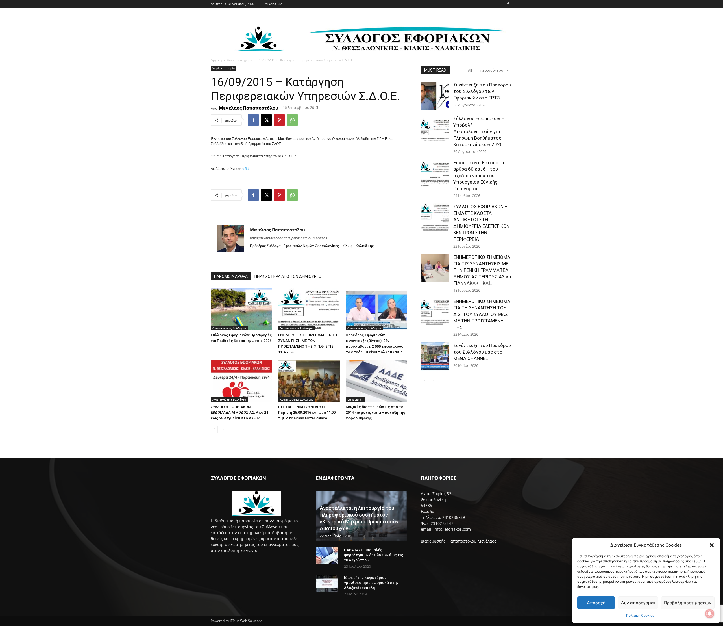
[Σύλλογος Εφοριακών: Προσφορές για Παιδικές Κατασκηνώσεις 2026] (241, 309)
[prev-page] (214, 429)
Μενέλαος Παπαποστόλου (248, 108)
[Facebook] (508, 4)
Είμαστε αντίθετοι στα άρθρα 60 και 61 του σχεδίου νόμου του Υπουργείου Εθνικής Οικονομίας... (478, 175)
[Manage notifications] (709, 613)
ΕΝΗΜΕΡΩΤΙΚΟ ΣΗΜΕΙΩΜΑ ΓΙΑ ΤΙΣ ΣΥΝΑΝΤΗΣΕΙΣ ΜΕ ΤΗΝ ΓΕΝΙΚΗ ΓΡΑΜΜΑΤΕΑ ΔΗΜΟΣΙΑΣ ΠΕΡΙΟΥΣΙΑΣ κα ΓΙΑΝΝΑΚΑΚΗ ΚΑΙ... (482, 270)
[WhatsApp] (292, 120)
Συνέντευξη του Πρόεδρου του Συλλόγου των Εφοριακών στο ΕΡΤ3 (482, 91)
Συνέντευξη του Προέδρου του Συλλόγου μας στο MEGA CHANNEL (482, 352)
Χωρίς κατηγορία (240, 60)
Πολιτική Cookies (640, 615)
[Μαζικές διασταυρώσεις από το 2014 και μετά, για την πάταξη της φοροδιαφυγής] (376, 381)
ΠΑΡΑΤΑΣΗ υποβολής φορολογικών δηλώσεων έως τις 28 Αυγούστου (373, 555)
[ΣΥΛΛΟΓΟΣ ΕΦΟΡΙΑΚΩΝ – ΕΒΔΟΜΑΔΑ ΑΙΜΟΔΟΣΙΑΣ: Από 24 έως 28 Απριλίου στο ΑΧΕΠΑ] (241, 381)
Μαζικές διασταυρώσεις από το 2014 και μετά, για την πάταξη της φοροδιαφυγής (375, 412)
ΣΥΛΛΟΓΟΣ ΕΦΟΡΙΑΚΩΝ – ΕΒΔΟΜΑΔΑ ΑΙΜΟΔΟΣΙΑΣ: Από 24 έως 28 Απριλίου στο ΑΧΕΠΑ (239, 412)
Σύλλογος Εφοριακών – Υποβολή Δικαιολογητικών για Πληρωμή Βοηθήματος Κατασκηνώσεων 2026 (478, 131)
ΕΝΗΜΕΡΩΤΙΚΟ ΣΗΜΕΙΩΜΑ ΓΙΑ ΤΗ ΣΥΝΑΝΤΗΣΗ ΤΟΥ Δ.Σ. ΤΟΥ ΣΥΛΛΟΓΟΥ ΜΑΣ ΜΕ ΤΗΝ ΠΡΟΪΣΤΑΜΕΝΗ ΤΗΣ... (481, 314)
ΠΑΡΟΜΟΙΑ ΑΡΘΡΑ (231, 276)
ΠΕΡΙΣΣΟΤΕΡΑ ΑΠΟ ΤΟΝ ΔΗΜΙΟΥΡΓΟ (287, 276)
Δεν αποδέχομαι (638, 602)
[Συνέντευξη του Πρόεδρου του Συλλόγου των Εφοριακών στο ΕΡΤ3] (435, 96)
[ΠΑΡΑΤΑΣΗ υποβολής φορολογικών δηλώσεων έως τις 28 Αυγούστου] (327, 555)
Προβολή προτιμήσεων (687, 602)
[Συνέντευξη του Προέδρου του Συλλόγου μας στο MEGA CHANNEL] (435, 356)
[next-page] (223, 429)
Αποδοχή (596, 602)
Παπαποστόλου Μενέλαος (472, 541)
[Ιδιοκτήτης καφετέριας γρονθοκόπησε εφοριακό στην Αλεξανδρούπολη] (327, 583)
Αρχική (216, 60)
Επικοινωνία (273, 4)
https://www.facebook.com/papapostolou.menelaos (288, 238)
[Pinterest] (279, 120)
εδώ (246, 169)
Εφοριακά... (355, 400)
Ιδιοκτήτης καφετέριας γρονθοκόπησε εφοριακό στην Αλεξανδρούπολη (371, 582)
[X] (266, 120)
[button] (712, 545)
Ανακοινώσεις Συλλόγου (229, 328)
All (470, 70)
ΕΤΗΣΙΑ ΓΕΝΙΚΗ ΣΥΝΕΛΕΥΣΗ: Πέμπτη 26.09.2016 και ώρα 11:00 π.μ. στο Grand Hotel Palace (307, 412)
